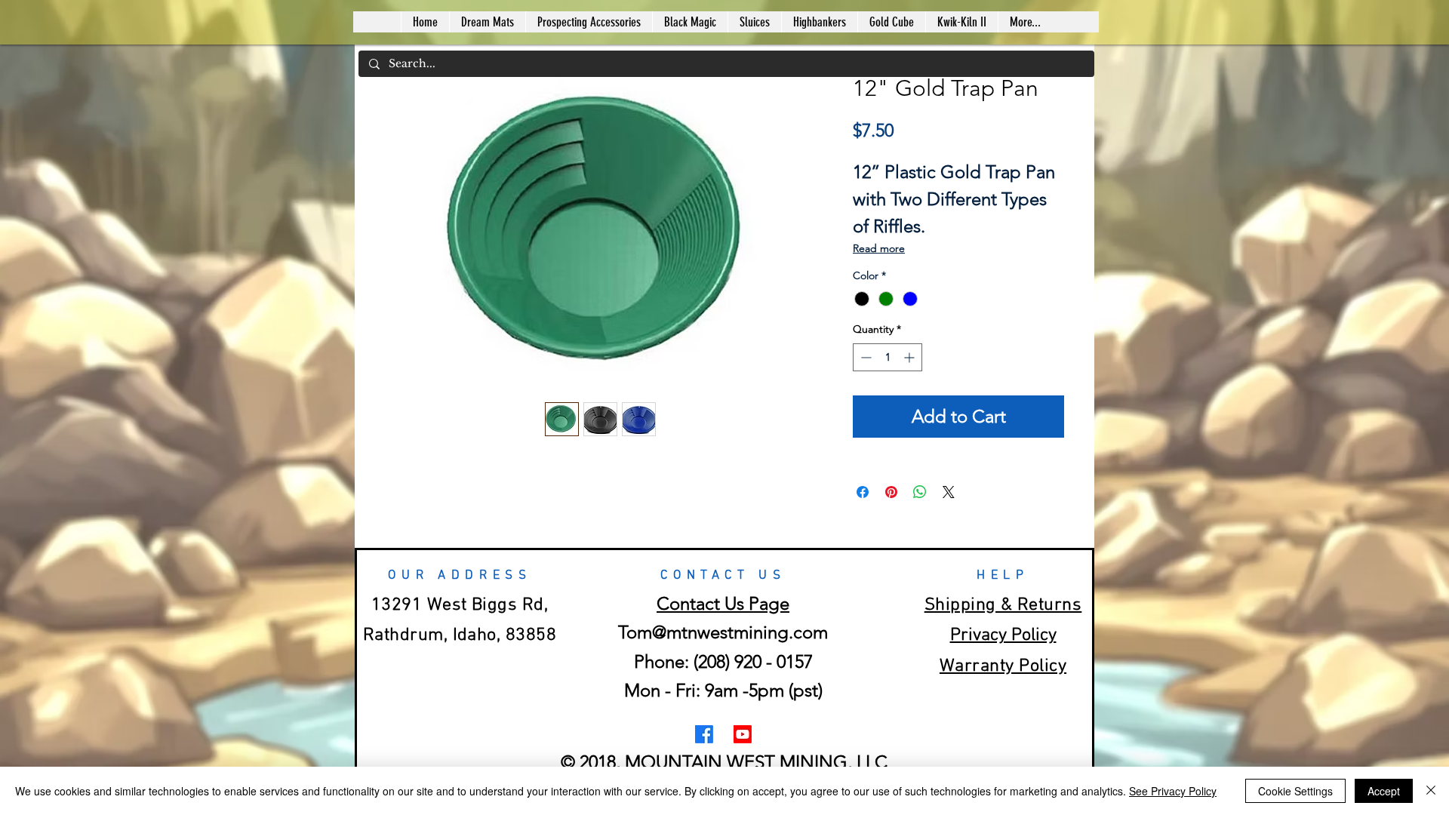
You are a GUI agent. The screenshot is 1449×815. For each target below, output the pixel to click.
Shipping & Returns (1003, 605)
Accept (1383, 790)
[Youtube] (743, 734)
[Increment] (910, 357)
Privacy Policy (1003, 635)
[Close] (1431, 791)
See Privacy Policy (1173, 790)
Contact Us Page (723, 603)
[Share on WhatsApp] (920, 492)
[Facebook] (704, 734)
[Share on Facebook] (863, 492)
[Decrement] (864, 357)
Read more (879, 248)
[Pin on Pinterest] (891, 492)
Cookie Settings (1295, 790)
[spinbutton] (887, 357)
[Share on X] (949, 492)
